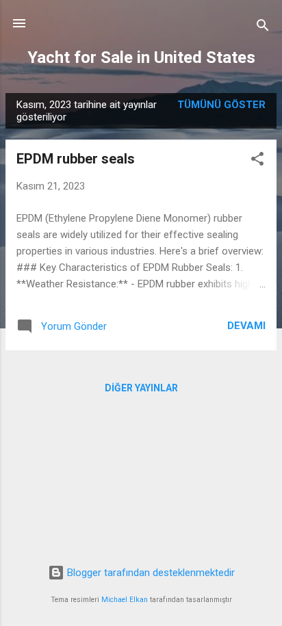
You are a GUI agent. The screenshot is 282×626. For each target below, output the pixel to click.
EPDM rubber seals (75, 159)
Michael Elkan (124, 599)
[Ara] (263, 28)
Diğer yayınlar (141, 387)
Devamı (246, 325)
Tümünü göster (221, 105)
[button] (257, 161)
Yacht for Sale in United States (141, 57)
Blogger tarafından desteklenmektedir (149, 572)
